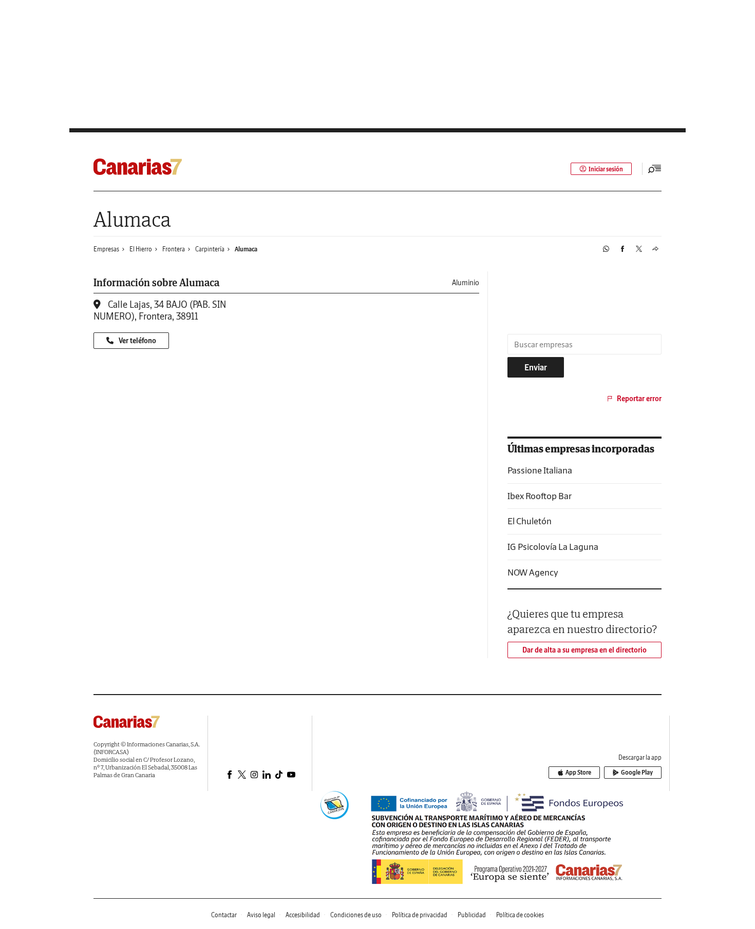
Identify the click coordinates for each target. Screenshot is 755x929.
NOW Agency (532, 572)
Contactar (224, 915)
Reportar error (639, 398)
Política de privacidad (419, 915)
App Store (578, 772)
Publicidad (472, 915)
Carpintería (209, 249)
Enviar (535, 367)
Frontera (173, 249)
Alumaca (246, 249)
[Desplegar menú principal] (655, 169)
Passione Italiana (539, 470)
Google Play (637, 772)
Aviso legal (261, 915)
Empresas (106, 249)
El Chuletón (529, 521)
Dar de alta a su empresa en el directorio (584, 650)
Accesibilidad (303, 915)
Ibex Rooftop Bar (539, 496)
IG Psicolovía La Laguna (552, 546)
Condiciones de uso (356, 915)
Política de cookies (520, 915)
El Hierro (140, 249)
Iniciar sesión (606, 169)
